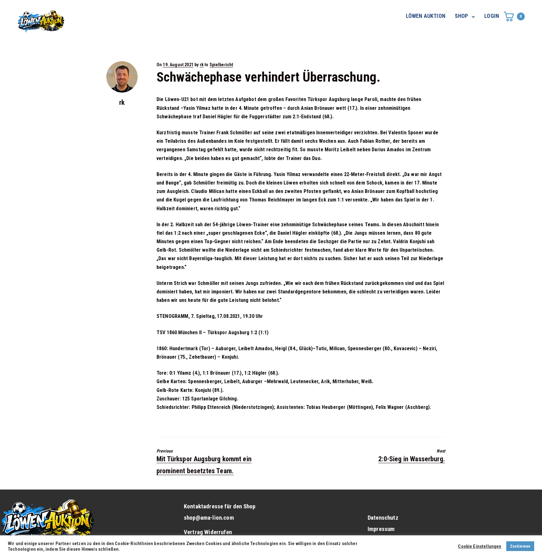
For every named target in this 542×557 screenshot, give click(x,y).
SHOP (461, 16)
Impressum (381, 529)
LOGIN (491, 16)
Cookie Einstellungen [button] (479, 546)
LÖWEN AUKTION (425, 16)
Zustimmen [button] (520, 546)
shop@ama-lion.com (209, 517)
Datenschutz (383, 517)
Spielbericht (221, 64)
